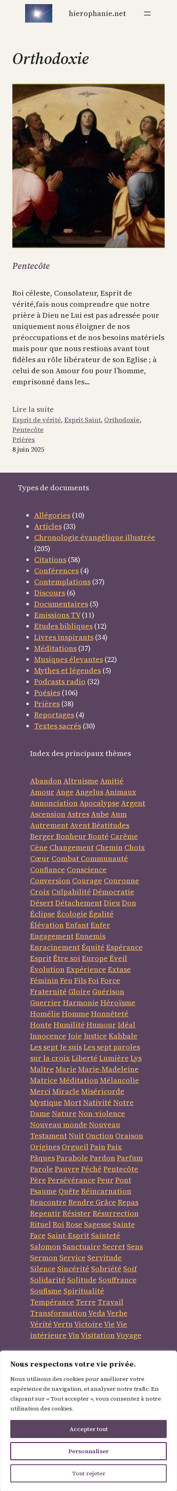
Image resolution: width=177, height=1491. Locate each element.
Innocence (48, 1036)
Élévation (47, 925)
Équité (93, 947)
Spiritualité (83, 1291)
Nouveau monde (58, 1124)
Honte (41, 1025)
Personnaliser (88, 1451)
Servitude (104, 1257)
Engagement (52, 936)
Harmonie (81, 1002)
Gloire (79, 991)
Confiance (47, 869)
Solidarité (47, 1280)
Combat (65, 858)
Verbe (117, 1313)
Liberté (85, 1058)
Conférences (56, 570)
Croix (40, 892)
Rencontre (48, 1202)
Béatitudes (110, 825)
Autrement (49, 825)
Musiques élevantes (68, 659)
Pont (123, 1180)
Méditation (78, 1080)
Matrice (44, 1080)
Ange (65, 792)
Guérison (108, 991)
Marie (66, 1069)
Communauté (103, 858)
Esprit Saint (82, 419)
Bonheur (71, 836)
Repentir (45, 1213)
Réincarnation (106, 1191)
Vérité (41, 1324)
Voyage (129, 1335)
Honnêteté (109, 1014)
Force (110, 980)
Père (38, 1180)
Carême (124, 836)
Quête (68, 1191)
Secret (113, 1246)
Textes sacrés (57, 726)
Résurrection (116, 1213)
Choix (134, 847)
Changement (71, 847)
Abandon (46, 781)
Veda (96, 1313)
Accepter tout (89, 1429)
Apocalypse (99, 803)
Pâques (42, 1158)
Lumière (114, 1058)
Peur (105, 1180)
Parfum (130, 1158)
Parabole (72, 1158)
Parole (41, 1169)
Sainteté (105, 1235)
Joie (75, 1036)
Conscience (87, 869)
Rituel (40, 1224)
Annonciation (54, 803)
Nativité (97, 1102)
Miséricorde (102, 1091)
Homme (75, 1014)
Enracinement (55, 947)
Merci (40, 1091)
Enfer (100, 925)
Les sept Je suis (56, 1047)
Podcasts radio (60, 681)
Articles (48, 526)
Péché (91, 1169)
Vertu (63, 1324)
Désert (42, 903)
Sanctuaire (82, 1246)
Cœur (40, 858)
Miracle (65, 1091)
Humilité (69, 1025)
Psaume (43, 1191)
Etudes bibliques (63, 626)
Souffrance (117, 1280)
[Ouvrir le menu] (147, 13)
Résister (77, 1213)
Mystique (46, 1102)
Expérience (86, 969)
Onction (100, 1135)
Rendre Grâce (92, 1202)
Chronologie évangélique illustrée (94, 537)
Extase (119, 969)
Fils (80, 980)
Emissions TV (57, 615)
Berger (43, 836)
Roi (58, 1224)
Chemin (109, 847)
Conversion (50, 880)
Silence (43, 1269)
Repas (128, 1202)
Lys (136, 1058)
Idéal (126, 1025)
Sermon (44, 1257)
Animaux (120, 792)
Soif (130, 1269)
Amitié (111, 781)
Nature (64, 1113)
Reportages (54, 715)
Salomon (45, 1246)
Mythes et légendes (67, 670)
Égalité (101, 914)
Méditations (55, 648)
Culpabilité (71, 892)
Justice (95, 1036)
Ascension (47, 814)
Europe (95, 958)
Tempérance (52, 1302)
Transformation (58, 1313)
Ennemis (90, 936)
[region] (88, 1421)
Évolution (47, 969)
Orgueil (75, 1147)
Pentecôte (31, 265)
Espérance (124, 947)
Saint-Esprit (68, 1235)
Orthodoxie (122, 419)
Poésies (47, 692)
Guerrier (45, 1002)
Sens (135, 1246)
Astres (78, 814)
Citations (50, 559)
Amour (42, 792)
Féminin (44, 980)
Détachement (78, 903)
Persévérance (71, 1180)
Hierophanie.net (97, 13)
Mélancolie (119, 1080)
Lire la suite (33, 409)
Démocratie (113, 892)
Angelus (89, 792)
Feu (66, 980)
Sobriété (106, 1269)
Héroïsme (117, 1002)
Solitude (82, 1280)
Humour (101, 1025)
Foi (93, 980)
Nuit (76, 1135)
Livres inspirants (63, 637)
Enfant (77, 925)
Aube (100, 814)
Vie (109, 1324)
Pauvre (67, 1169)
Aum (119, 814)
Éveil (118, 958)
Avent (81, 825)
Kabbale (123, 1036)
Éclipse (42, 914)
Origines (45, 1147)
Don (129, 903)
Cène (39, 847)
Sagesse (97, 1224)
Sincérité (73, 1269)
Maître (42, 1069)
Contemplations (62, 582)
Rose (74, 1224)
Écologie (72, 914)
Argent (133, 803)
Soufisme (46, 1291)
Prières (23, 439)
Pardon (102, 1158)
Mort (73, 1102)
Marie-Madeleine (108, 1069)
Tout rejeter (88, 1473)
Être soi (66, 958)
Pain (97, 1147)
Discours (49, 593)
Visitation (98, 1335)
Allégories (52, 515)
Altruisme (80, 781)
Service (72, 1257)
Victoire (88, 1324)
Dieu (112, 903)
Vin (73, 1335)
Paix (114, 1147)
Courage (87, 880)
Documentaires (61, 604)
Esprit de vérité (36, 419)
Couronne (121, 880)
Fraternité (48, 991)
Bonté (97, 836)
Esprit (40, 958)
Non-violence (101, 1113)
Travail (110, 1302)
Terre (86, 1302)
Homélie (45, 1014)
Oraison (129, 1135)
